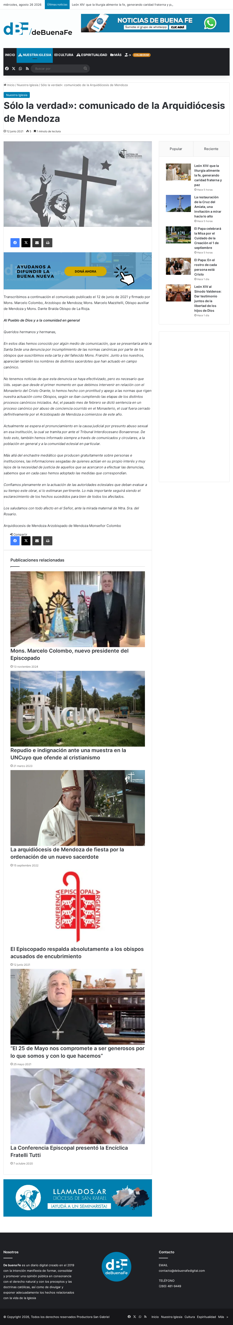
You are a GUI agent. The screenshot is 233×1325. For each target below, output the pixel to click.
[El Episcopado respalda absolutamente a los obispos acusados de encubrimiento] (77, 907)
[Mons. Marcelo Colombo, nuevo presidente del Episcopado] (77, 609)
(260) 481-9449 (170, 1286)
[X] (25, 242)
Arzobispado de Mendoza (67, 525)
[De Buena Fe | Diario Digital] (37, 28)
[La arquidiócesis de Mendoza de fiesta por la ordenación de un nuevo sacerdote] (77, 808)
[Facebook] (15, 242)
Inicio (10, 55)
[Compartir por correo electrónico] (36, 242)
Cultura (65, 55)
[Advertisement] (194, 406)
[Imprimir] (47, 242)
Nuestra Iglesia (36, 55)
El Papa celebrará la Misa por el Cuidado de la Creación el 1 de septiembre (207, 238)
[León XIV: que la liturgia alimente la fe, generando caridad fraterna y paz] (178, 172)
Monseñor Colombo (105, 525)
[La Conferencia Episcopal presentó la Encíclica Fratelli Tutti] (77, 1106)
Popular (176, 149)
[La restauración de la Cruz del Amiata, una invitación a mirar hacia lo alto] (178, 203)
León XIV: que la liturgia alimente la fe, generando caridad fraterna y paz (123, 4)
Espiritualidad (94, 55)
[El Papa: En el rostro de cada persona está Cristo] (178, 266)
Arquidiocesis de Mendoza (25, 525)
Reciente (211, 149)
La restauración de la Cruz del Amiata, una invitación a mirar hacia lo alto (207, 206)
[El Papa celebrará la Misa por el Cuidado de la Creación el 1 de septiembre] (178, 234)
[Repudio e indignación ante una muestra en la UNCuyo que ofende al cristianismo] (77, 709)
